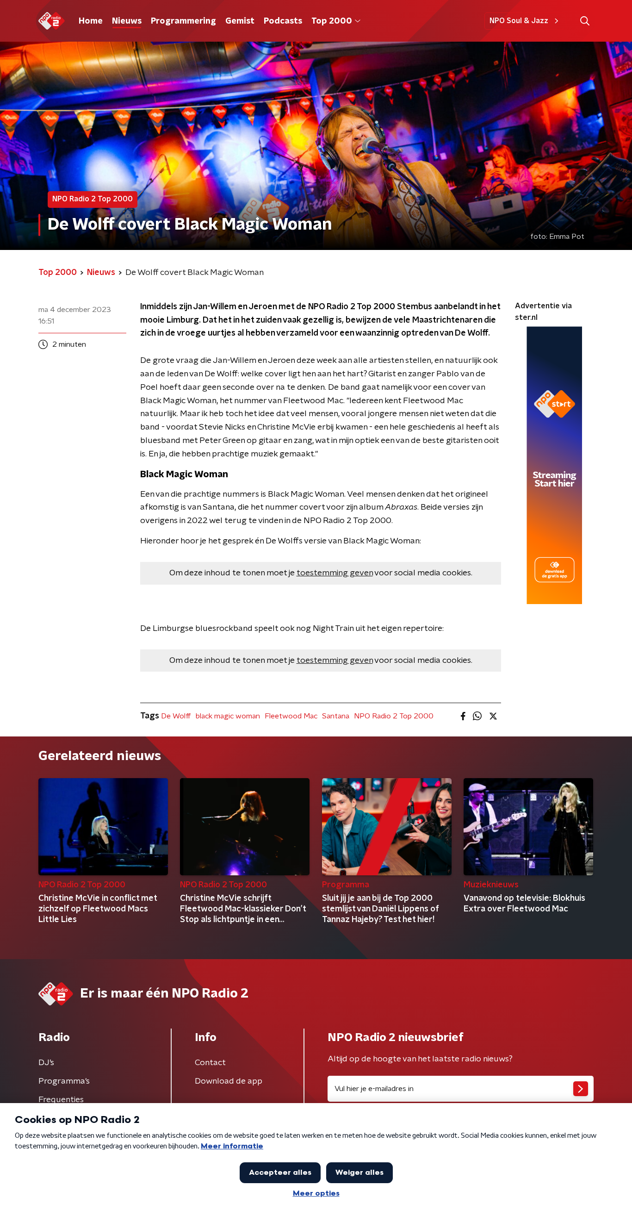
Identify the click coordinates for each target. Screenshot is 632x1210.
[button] (585, 21)
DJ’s (46, 1063)
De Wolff (176, 716)
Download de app (228, 1081)
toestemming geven (335, 573)
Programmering (183, 21)
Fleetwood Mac (291, 716)
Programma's (64, 1081)
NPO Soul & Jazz (518, 21)
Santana (335, 716)
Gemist (239, 21)
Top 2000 (331, 21)
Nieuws (127, 21)
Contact (210, 1063)
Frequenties (61, 1100)
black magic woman (228, 716)
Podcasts (283, 21)
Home (91, 21)
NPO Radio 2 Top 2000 (394, 716)
